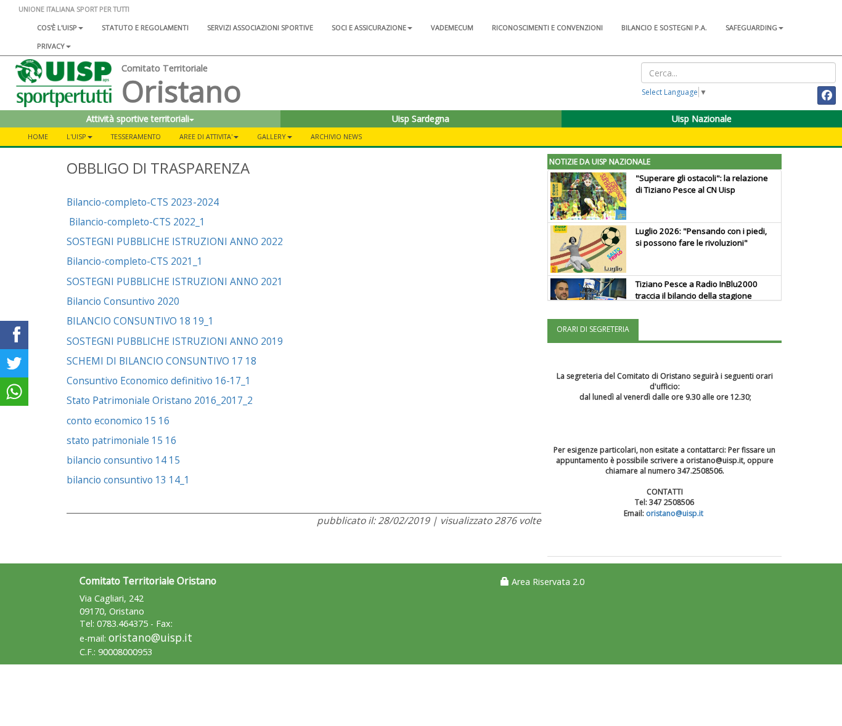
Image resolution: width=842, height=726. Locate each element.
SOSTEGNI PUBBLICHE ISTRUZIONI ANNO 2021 (175, 281)
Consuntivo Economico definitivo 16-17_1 (159, 380)
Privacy (51, 45)
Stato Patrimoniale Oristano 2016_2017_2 (160, 400)
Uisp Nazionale (702, 118)
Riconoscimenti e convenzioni (547, 27)
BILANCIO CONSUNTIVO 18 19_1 (140, 321)
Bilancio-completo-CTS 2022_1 (137, 221)
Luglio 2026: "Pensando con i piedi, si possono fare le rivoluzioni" (701, 236)
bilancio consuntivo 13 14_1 (128, 479)
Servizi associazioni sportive (260, 27)
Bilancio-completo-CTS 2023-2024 (143, 202)
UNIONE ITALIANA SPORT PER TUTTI (73, 9)
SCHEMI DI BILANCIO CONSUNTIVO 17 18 (161, 361)
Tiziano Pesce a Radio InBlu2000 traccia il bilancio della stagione (697, 289)
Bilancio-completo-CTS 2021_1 (135, 261)
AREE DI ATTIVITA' (205, 136)
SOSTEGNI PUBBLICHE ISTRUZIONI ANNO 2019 (175, 341)
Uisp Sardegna (420, 118)
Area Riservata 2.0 (546, 581)
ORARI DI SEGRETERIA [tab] (593, 329)
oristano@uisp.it (674, 513)
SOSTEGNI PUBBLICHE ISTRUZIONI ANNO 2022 (175, 241)
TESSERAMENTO (136, 136)
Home (38, 136)
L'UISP (76, 136)
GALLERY (271, 136)
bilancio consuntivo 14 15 (123, 460)
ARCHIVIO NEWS (336, 136)
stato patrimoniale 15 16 (121, 440)
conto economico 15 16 (118, 420)
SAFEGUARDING (751, 27)
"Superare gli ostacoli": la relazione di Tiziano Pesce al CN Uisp (702, 183)
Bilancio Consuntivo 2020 (123, 301)
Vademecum (452, 27)
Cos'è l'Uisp (57, 27)
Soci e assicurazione (369, 27)
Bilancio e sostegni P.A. (664, 27)
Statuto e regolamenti (145, 27)
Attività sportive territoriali (137, 118)
